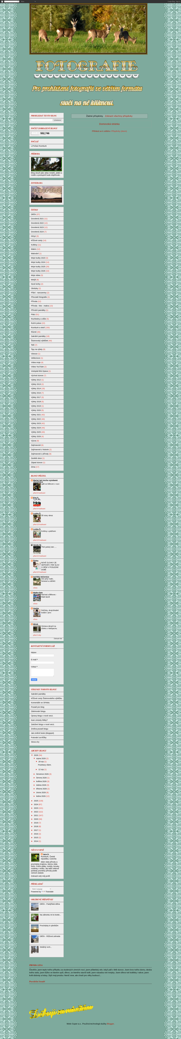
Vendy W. (37, 545)
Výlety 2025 (36, 432)
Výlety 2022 (36, 419)
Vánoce (34, 354)
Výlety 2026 (36, 436)
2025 (36, 801)
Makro (33, 249)
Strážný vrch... (46, 947)
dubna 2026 (41, 785)
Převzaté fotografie (39, 297)
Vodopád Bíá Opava (39, 371)
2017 (36, 830)
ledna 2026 (41, 796)
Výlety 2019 (36, 406)
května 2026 (41, 781)
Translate (49, 892)
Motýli (33, 280)
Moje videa (35, 275)
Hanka (36, 608)
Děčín (33, 214)
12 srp (41, 769)
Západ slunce (36, 462)
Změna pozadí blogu (39, 729)
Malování (35, 253)
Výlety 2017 (36, 397)
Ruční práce (36, 323)
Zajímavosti (36, 445)
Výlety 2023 (36, 423)
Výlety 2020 (36, 410)
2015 (36, 837)
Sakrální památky (38, 336)
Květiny (34, 245)
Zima (33, 467)
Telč (32, 345)
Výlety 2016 (36, 393)
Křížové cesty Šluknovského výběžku (46, 698)
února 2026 (41, 792)
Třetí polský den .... (49, 547)
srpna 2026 (41, 758)
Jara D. (46, 854)
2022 (36, 812)
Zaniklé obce (36, 458)
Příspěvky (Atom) (119, 131)
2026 (36, 755)
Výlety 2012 (36, 380)
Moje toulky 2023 (38, 258)
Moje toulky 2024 (38, 262)
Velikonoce (35, 358)
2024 (36, 804)
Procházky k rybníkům (49, 926)
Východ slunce (37, 375)
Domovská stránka (109, 124)
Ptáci (33, 314)
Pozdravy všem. (44, 765)
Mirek (35, 624)
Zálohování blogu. (38, 711)
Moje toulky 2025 (38, 267)
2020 (36, 819)
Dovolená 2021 (37, 219)
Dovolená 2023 (37, 227)
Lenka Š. (37, 513)
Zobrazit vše (58, 638)
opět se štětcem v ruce (50, 484)
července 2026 (42, 774)
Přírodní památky (38, 310)
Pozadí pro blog (37, 707)
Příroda (34, 301)
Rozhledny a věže (38, 319)
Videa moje (35, 362)
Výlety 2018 (36, 402)
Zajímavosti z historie (40, 450)
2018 (36, 826)
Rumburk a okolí (38, 328)
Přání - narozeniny (38, 293)
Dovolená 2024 (37, 232)
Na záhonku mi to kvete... (50, 915)
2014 (36, 841)
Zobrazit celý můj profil (40, 876)
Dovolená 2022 (37, 223)
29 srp (41, 762)
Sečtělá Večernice (41, 577)
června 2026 (41, 778)
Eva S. (36, 498)
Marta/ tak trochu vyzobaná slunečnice (45, 481)
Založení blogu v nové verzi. (42, 724)
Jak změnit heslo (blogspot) (42, 733)
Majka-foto (38, 593)
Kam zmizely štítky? (39, 720)
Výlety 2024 (36, 428)
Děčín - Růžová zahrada (50, 936)
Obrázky (34, 288)
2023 (36, 808)
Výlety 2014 (36, 388)
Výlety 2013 (36, 384)
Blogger (110, 1024)
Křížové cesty (36, 240)
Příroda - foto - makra (40, 306)
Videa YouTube (37, 367)
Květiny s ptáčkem (48, 531)
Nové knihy (35, 284)
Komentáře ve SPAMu (40, 703)
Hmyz (33, 236)
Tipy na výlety (36, 349)
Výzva (33, 441)
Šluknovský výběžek (39, 341)
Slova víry (35, 742)
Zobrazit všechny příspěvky (118, 116)
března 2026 (41, 789)
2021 (36, 815)
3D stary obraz (47, 515)
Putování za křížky (38, 737)
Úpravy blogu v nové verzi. (42, 716)
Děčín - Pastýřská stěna (50, 904)
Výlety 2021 (36, 415)
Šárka (35, 561)
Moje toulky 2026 (38, 271)
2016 (36, 834)
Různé (33, 332)
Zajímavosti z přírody (39, 454)
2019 (36, 823)
